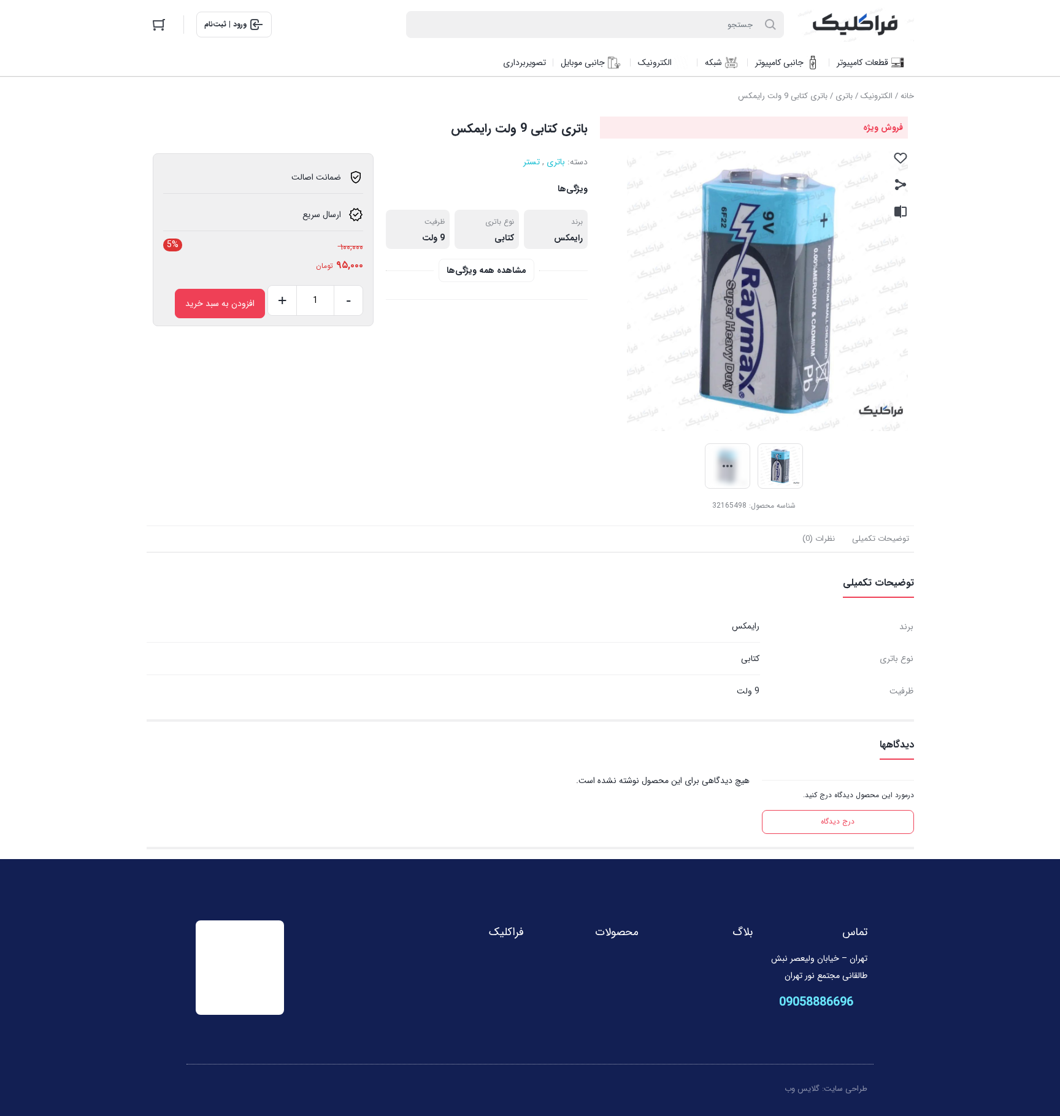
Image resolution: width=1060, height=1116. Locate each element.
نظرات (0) (818, 538)
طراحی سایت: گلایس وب (826, 1089)
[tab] (880, 539)
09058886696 (816, 1002)
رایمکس (568, 238)
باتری (844, 96)
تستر (531, 162)
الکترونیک (877, 96)
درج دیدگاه (838, 821)
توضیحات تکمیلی (880, 538)
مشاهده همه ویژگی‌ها (486, 270)
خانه (907, 96)
